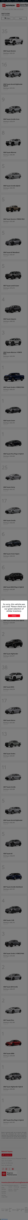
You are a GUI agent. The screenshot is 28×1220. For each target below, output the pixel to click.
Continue (14, 615)
